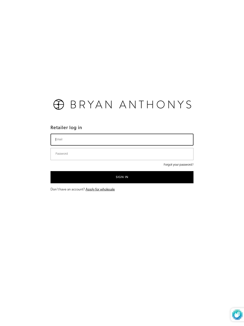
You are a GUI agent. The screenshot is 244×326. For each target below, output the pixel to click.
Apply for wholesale (100, 189)
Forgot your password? (178, 164)
